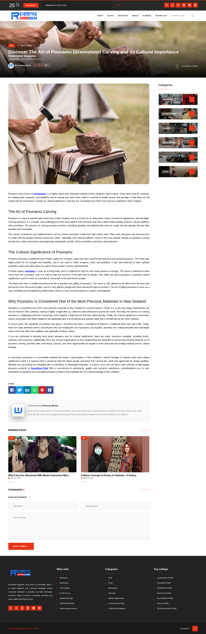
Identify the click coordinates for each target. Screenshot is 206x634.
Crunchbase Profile (165, 578)
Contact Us (184, 629)
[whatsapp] (172, 5)
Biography (112, 588)
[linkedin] (183, 5)
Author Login (178, 16)
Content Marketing (116, 603)
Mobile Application (116, 598)
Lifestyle (112, 593)
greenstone (40, 193)
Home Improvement (68, 609)
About (100, 16)
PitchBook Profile (164, 588)
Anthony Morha (50, 405)
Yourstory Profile (164, 593)
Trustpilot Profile (164, 583)
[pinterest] (195, 5)
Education (123, 16)
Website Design (66, 598)
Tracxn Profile (163, 603)
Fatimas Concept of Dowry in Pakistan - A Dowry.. (109, 475)
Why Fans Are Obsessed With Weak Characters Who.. (39, 475)
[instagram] (178, 5)
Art (11, 45)
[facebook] (166, 5)
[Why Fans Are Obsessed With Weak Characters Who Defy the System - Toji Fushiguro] (42, 454)
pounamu (30, 271)
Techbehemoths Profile (167, 609)
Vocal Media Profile (165, 598)
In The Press (65, 593)
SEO (110, 578)
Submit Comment (20, 546)
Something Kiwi (39, 368)
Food (110, 583)
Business (147, 16)
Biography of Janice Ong (56, 5)
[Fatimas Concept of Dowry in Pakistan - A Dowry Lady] (115, 454)
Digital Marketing (67, 603)
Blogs (111, 16)
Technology (161, 16)
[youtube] (189, 5)
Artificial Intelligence (117, 609)
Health (135, 16)
